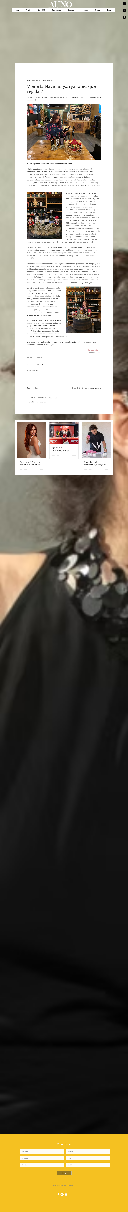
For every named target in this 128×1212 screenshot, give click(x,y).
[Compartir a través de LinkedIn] (38, 364)
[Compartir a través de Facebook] (28, 364)
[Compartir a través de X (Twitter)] (33, 364)
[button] (108, 63)
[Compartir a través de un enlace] (43, 364)
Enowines (39, 357)
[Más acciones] (100, 80)
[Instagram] (124, 3)
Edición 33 (30, 357)
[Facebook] (124, 17)
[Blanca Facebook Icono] (58, 1194)
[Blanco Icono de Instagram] (66, 1194)
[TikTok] (124, 10)
